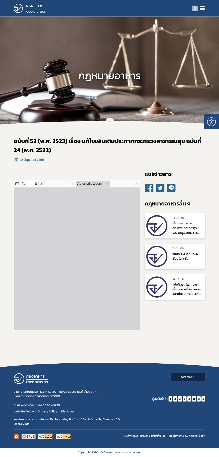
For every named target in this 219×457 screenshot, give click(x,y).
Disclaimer (68, 411)
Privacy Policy (47, 411)
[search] (195, 8)
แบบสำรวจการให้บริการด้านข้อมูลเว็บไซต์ (144, 436)
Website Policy (24, 411)
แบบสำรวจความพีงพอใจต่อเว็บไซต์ (187, 436)
